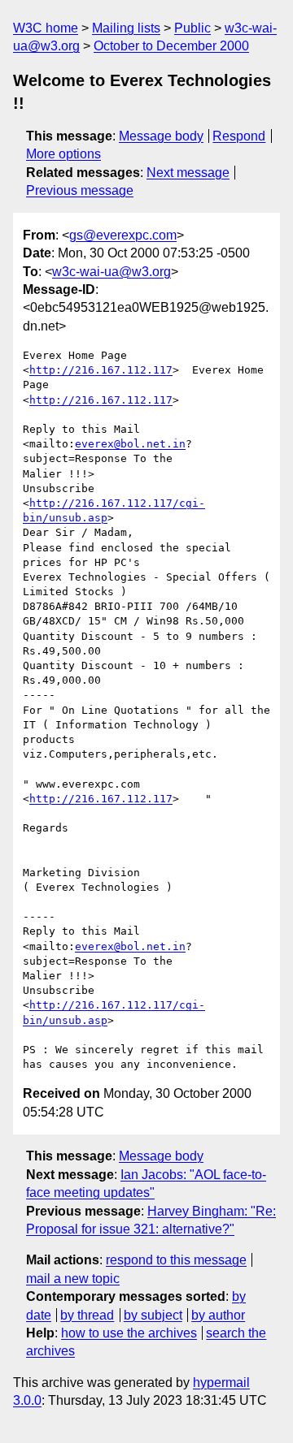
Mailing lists (126, 28)
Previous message (79, 190)
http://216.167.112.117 (101, 370)
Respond (238, 136)
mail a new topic (73, 1278)
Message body (161, 136)
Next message (188, 172)
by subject (153, 1315)
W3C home (45, 28)
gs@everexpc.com (123, 235)
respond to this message (176, 1260)
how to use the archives (129, 1333)
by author (218, 1315)
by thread (87, 1315)
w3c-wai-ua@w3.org (111, 272)
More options (63, 154)
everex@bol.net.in (130, 444)
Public (192, 28)
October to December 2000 (171, 46)
